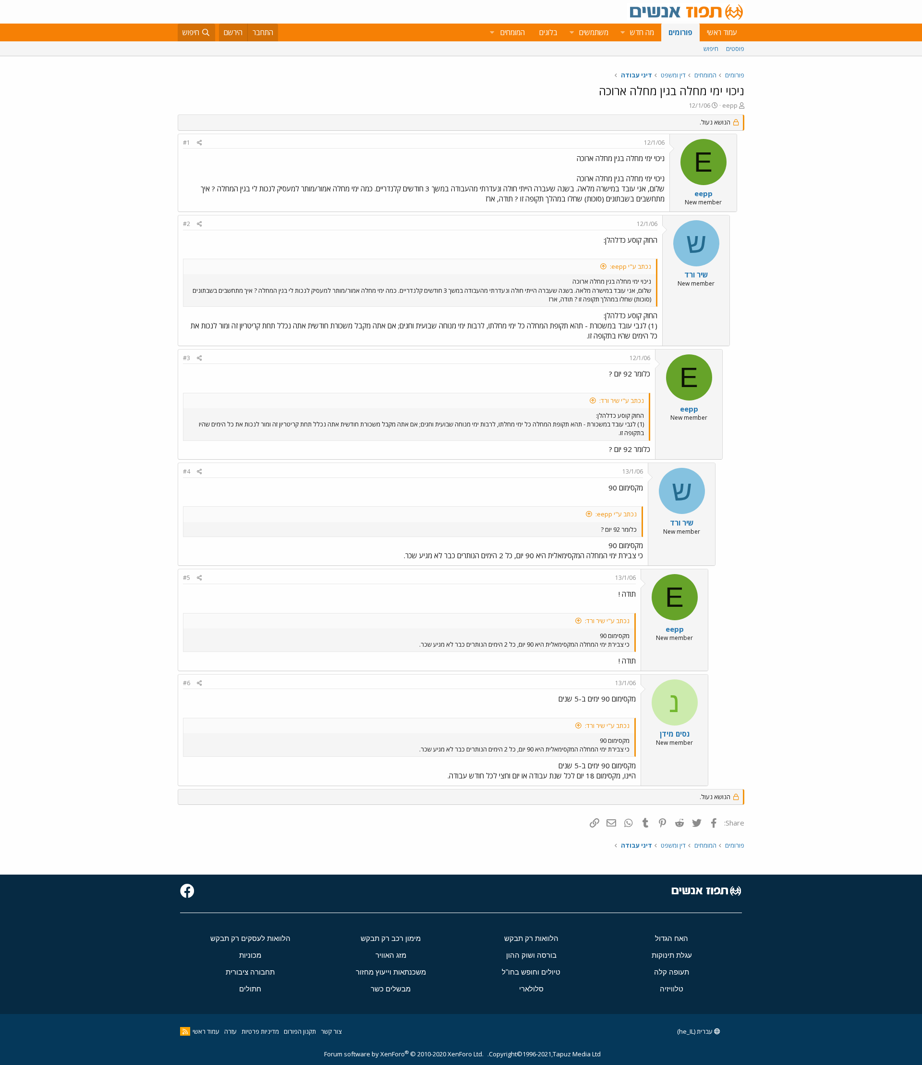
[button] (622, 32)
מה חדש (642, 32)
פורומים (680, 32)
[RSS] (185, 1031)
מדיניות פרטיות (260, 1031)
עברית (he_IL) (695, 1031)
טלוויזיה (671, 989)
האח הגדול (671, 938)
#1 (186, 142)
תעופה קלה (671, 972)
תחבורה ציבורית (250, 972)
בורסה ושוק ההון (531, 955)
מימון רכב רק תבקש (391, 938)
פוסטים (735, 48)
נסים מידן (675, 734)
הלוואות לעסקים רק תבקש (250, 938)
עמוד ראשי (722, 32)
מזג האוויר (391, 955)
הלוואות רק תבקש (531, 938)
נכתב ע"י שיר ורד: (621, 400)
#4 (186, 471)
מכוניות (250, 955)
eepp (730, 105)
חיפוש (711, 48)
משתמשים (593, 32)
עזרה (230, 1031)
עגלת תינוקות (672, 955)
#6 (186, 683)
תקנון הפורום (300, 1031)
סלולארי (531, 989)
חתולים (250, 989)
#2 (186, 224)
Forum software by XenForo (404, 1054)
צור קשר (331, 1031)
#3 (186, 358)
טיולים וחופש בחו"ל (531, 972)
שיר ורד (696, 274)
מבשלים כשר (391, 989)
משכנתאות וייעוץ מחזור (391, 972)
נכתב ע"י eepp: (630, 266)
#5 (186, 578)
